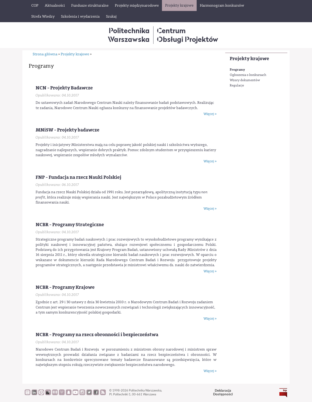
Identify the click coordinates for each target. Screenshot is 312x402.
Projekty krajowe (249, 58)
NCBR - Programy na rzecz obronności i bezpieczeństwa (97, 334)
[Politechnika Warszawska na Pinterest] (41, 394)
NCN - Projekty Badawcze (64, 88)
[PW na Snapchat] (68, 394)
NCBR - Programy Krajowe (65, 287)
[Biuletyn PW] (55, 394)
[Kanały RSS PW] (103, 394)
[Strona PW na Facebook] (96, 394)
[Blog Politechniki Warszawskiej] (62, 394)
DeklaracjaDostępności (223, 392)
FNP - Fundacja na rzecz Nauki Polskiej (78, 177)
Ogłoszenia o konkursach (248, 75)
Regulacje (237, 85)
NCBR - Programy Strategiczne (70, 224)
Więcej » (210, 114)
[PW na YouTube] (75, 394)
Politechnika (129, 34)
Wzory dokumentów (245, 80)
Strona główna (45, 54)
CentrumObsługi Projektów (187, 34)
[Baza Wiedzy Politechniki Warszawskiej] (27, 394)
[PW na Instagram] (82, 394)
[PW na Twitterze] (89, 394)
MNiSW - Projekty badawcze (67, 130)
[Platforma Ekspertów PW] (48, 394)
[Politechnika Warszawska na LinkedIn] (34, 394)
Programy (237, 69)
